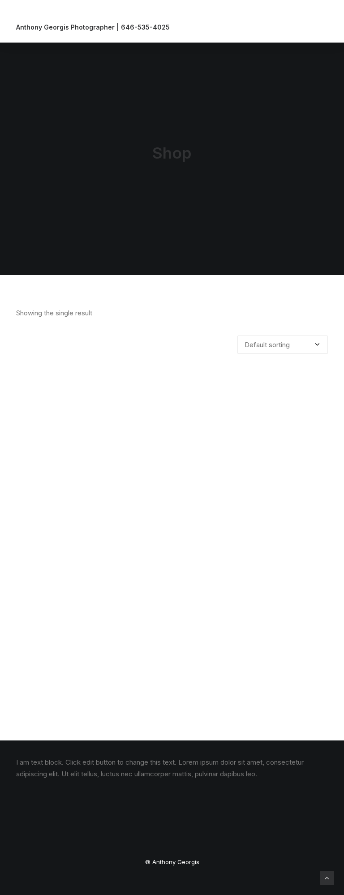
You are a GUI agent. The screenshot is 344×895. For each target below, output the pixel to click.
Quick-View (317, 380)
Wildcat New (172, 693)
